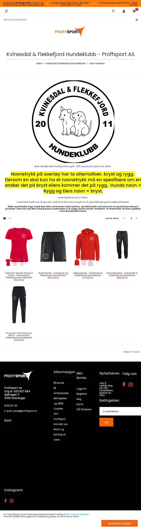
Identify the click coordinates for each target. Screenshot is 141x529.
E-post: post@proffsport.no (20, 411)
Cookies (58, 408)
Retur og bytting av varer (60, 434)
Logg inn (81, 388)
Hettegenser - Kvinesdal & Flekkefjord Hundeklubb (87, 274)
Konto (80, 404)
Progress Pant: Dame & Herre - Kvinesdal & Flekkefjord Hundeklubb (19, 335)
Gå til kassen (84, 409)
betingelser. (109, 400)
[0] (134, 11)
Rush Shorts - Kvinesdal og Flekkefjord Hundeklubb (53, 274)
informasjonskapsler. (77, 514)
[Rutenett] (4, 218)
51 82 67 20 (10, 405)
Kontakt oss (61, 424)
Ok (106, 422)
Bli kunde (59, 383)
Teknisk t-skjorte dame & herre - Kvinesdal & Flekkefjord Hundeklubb (19, 275)
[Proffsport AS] (70, 32)
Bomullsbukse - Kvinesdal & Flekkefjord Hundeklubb (122, 274)
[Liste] (10, 218)
